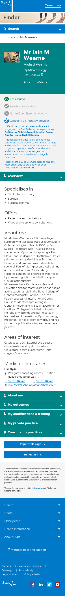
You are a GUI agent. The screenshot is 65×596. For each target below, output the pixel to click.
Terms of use (53, 5)
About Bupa (12, 537)
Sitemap (7, 570)
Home (9, 37)
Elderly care (12, 521)
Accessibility (26, 570)
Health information (17, 529)
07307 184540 (16, 381)
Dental (8, 513)
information (38, 488)
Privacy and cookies (29, 565)
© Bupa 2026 (32, 574)
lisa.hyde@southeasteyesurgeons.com (32, 384)
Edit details (30, 454)
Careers (6, 565)
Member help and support (28, 549)
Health (8, 505)
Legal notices (10, 574)
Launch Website (37, 82)
